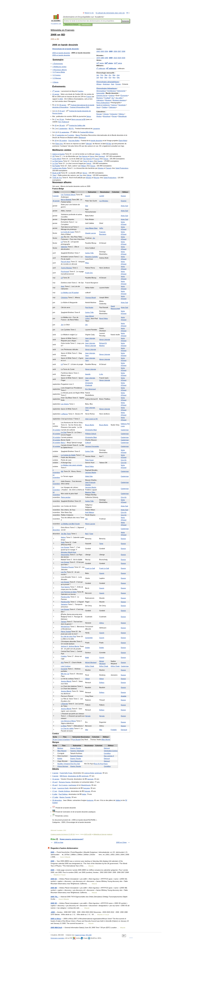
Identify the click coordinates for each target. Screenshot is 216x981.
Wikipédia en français (100, 834)
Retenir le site (89, 13)
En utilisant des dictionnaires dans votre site (110, 13)
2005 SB (54, 888)
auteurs (109, 834)
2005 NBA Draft (56, 927)
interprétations (86, 24)
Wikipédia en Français (71, 24)
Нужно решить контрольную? (71, 839)
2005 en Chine (121, 842)
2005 (52, 852)
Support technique (80, 935)
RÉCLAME (89, 935)
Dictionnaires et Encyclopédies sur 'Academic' (83, 17)
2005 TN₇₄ (54, 897)
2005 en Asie (58, 842)
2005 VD (54, 903)
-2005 (53, 912)
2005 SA (54, 879)
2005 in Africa (56, 919)
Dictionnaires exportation (57, 938)
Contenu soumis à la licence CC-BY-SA (63, 834)
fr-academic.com (56, 24)
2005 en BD (87, 834)
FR (127, 13)
